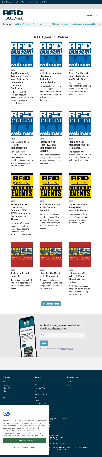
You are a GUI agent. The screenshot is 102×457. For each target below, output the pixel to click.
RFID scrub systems (60, 24)
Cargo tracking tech (41, 24)
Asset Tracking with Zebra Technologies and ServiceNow (79, 76)
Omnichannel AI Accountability (83, 24)
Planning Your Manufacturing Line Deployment (79, 145)
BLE (36, 391)
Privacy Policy (39, 435)
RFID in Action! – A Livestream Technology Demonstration (50, 77)
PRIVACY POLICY (62, 449)
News (4, 382)
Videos (5, 391)
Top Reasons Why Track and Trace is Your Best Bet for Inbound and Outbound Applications (21, 80)
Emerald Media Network (10, 2)
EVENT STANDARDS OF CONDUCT (64, 447)
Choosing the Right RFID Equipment (50, 274)
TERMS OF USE (50, 449)
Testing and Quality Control (21, 274)
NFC (36, 397)
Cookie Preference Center (24, 447)
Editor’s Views (7, 388)
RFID (36, 382)
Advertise (25, 2)
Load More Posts (51, 304)
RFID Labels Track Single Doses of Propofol (50, 207)
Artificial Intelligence (41, 394)
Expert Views (7, 385)
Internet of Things (40, 388)
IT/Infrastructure (40, 403)
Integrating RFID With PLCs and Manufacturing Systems (49, 146)
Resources (6, 394)
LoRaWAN (38, 400)
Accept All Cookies (24, 440)
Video (13, 70)
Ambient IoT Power (22, 24)
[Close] (46, 408)
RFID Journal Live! (38, 2)
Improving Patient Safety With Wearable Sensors (78, 207)
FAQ (4, 397)
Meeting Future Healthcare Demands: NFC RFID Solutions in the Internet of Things (20, 212)
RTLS (36, 385)
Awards (69, 385)
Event (69, 382)
